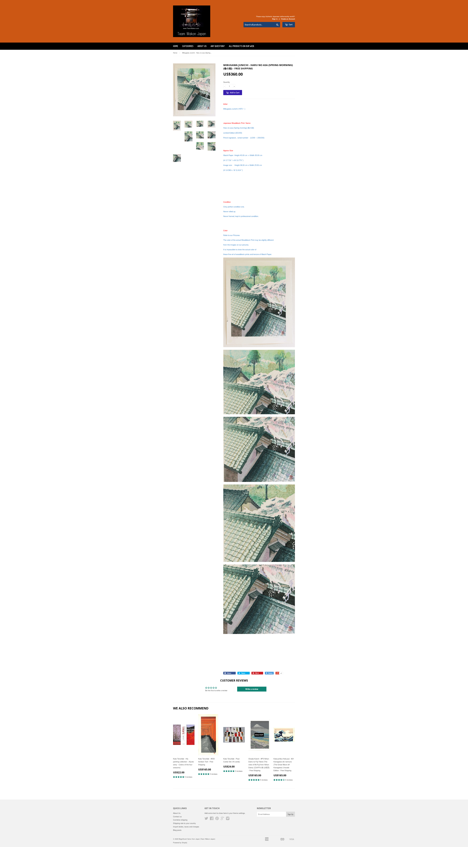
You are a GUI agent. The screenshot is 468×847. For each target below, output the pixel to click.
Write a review (251, 689)
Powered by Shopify (180, 842)
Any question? (218, 46)
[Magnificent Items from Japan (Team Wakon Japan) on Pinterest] (217, 819)
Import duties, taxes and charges (186, 826)
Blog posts (177, 830)
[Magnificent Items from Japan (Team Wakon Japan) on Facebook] (212, 819)
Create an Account (288, 19)
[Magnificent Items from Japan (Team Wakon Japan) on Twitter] (206, 819)
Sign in (275, 19)
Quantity (226, 82)
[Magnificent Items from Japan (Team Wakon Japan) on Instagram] (228, 819)
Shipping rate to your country (184, 823)
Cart (290, 24)
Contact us (177, 816)
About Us (201, 46)
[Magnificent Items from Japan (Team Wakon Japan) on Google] (222, 819)
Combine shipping (180, 819)
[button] (179, 777)
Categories (187, 46)
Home (175, 46)
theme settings (239, 813)
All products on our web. (241, 46)
